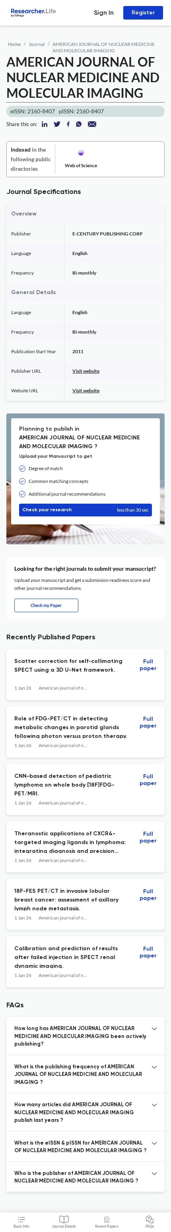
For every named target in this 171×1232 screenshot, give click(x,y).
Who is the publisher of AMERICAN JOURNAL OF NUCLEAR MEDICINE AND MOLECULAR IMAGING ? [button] (76, 1177)
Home (14, 44)
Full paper (148, 665)
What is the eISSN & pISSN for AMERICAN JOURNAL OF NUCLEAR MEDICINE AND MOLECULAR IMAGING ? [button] (80, 1147)
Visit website (85, 371)
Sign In (104, 12)
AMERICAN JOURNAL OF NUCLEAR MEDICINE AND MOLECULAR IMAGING (103, 47)
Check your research (85, 510)
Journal (37, 44)
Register (143, 12)
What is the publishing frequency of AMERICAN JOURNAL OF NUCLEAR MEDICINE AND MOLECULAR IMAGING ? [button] (78, 1074)
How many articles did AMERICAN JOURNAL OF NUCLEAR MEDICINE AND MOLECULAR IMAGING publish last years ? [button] (74, 1112)
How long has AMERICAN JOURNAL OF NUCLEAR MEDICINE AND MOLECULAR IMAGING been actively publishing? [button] (80, 1036)
